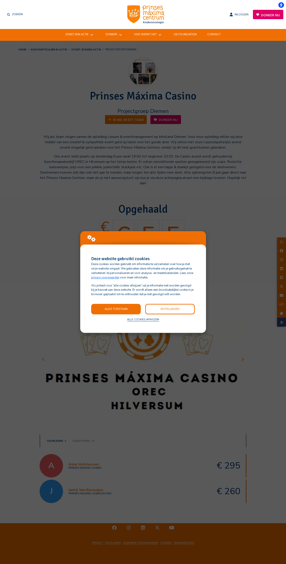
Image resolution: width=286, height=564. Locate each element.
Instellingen (170, 309)
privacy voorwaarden (105, 278)
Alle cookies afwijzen (143, 319)
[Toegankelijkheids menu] (281, 5)
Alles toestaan (116, 309)
